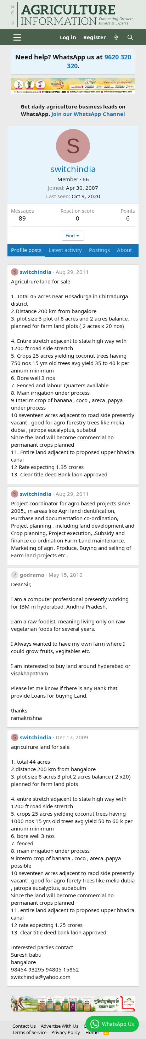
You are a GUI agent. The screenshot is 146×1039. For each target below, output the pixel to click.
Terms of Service (29, 1032)
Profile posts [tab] (26, 249)
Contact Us (24, 1026)
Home (92, 1032)
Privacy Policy (65, 1032)
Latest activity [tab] (65, 249)
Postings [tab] (99, 249)
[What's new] (116, 37)
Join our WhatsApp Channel (88, 113)
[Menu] (17, 37)
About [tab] (124, 249)
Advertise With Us (59, 1026)
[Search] (130, 37)
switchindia (35, 271)
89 (22, 218)
